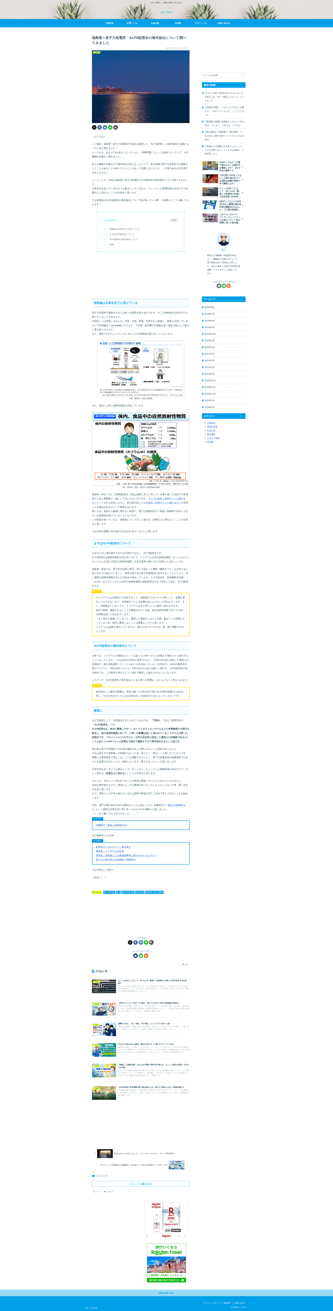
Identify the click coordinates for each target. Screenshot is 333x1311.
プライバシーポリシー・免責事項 (217, 1303)
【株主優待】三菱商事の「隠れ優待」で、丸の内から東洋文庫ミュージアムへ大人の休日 (224, 136)
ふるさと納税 (213, 438)
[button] (115, 127)
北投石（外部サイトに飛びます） (163, 502)
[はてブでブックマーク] (105, 127)
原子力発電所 (128, 892)
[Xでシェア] (94, 127)
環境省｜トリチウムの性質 (110, 851)
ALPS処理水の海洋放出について (124, 239)
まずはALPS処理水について (122, 234)
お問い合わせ (239, 1303)
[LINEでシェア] (110, 127)
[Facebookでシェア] (99, 127)
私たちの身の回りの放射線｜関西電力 (116, 859)
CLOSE (173, 220)
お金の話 (211, 430)
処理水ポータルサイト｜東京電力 (113, 847)
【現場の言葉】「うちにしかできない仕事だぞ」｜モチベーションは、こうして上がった (224, 111)
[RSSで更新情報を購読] (146, 955)
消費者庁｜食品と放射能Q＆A (111, 825)
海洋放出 (140, 892)
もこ (223, 249)
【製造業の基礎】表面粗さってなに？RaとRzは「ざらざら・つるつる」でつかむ (225, 123)
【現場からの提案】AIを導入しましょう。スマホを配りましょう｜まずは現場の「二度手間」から (224, 150)
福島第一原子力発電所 (155, 892)
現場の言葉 (212, 426)
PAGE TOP (167, 1293)
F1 (119, 892)
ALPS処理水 (110, 892)
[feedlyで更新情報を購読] (141, 955)
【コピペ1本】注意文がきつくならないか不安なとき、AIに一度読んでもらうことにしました (224, 97)
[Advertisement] (141, 275)
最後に (112, 244)
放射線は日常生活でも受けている (124, 229)
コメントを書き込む (140, 1183)
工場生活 (98, 892)
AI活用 (210, 441)
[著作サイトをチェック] (135, 955)
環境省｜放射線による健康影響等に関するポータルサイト (126, 855)
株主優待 (211, 434)
